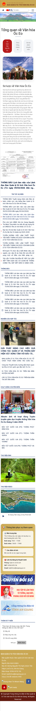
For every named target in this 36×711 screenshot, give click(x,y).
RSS (20, 677)
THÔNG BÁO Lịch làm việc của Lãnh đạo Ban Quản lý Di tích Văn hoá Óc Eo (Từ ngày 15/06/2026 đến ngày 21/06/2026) (20, 284)
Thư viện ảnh (6, 455)
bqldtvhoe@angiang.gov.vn (16, 674)
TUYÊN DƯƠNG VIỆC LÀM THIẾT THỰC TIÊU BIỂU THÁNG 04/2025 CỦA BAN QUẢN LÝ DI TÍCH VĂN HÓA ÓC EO (18, 245)
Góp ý (4, 677)
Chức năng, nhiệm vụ (18, 46)
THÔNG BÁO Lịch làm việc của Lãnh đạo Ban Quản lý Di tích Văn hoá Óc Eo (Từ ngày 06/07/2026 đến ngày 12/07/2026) (20, 275)
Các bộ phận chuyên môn (28, 46)
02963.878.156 (15, 671)
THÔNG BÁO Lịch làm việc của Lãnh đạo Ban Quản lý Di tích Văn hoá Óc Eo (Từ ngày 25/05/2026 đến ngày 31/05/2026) (20, 302)
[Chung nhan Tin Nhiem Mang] (13, 681)
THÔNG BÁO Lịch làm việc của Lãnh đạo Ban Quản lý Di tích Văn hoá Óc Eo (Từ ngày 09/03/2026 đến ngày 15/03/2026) (18, 216)
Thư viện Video (6, 487)
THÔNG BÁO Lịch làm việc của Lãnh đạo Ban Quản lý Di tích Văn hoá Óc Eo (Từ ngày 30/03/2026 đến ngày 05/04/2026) (18, 209)
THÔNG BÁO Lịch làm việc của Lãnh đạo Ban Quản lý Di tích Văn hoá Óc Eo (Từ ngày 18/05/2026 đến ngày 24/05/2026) (20, 310)
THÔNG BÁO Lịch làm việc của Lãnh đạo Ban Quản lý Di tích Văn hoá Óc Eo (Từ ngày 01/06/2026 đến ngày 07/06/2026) (20, 293)
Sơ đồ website (12, 677)
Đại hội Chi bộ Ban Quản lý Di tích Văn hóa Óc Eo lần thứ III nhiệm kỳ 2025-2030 (18, 231)
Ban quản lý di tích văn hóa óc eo (20, 5)
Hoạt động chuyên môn (10, 387)
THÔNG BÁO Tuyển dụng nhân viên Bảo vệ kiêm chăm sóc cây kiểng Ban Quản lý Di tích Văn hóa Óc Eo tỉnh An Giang (18, 201)
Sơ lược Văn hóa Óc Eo (7, 46)
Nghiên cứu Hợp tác (9, 319)
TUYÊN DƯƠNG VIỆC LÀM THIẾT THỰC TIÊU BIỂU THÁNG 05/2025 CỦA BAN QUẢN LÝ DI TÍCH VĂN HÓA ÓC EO (18, 237)
